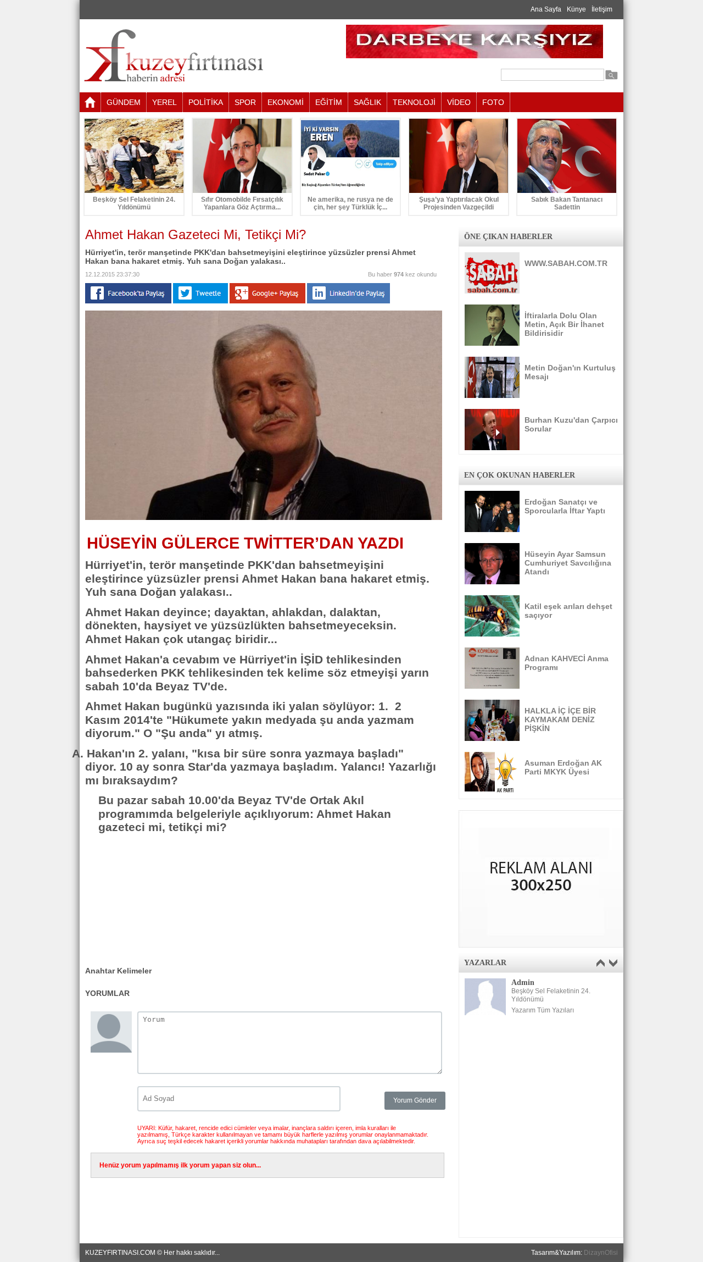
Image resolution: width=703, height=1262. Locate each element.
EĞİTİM (328, 102)
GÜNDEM (124, 102)
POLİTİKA (205, 102)
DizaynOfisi (601, 1253)
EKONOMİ (285, 102)
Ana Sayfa (546, 9)
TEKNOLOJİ (414, 102)
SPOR (245, 102)
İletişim (602, 9)
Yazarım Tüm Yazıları (542, 1010)
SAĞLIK (367, 102)
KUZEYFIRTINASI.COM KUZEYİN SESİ (201, 56)
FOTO (493, 102)
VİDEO (459, 102)
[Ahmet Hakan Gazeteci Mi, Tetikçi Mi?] (263, 518)
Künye (576, 9)
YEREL (164, 102)
